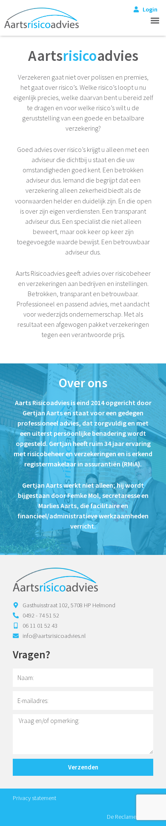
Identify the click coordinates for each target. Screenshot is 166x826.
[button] (155, 20)
